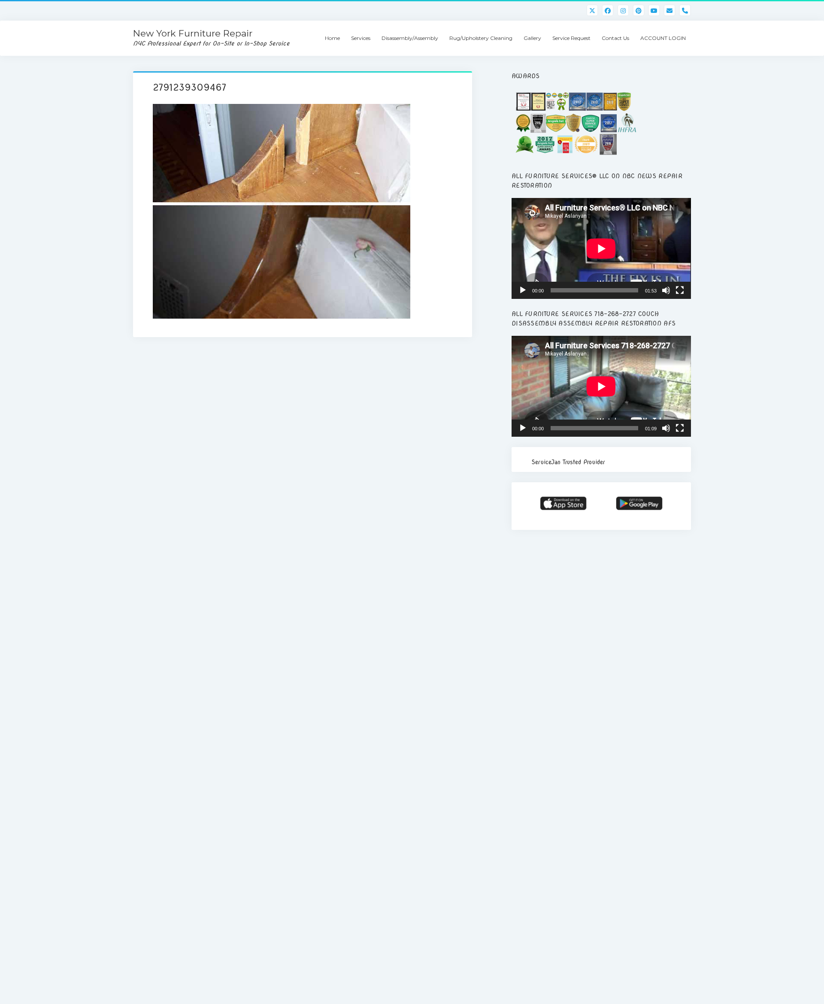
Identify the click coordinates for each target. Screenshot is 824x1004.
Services (360, 38)
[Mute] (666, 290)
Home (332, 38)
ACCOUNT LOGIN (663, 38)
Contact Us (615, 38)
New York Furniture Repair (192, 33)
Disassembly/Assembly (410, 38)
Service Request (571, 38)
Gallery (532, 38)
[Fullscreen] (680, 290)
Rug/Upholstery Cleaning (480, 38)
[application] (601, 248)
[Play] (522, 290)
